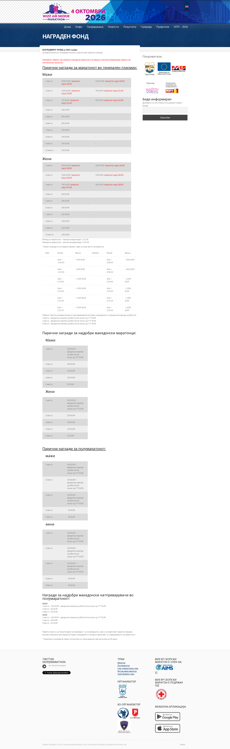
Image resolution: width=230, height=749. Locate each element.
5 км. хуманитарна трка (128, 668)
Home (182, 745)
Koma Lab (122, 745)
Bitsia (102, 745)
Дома (67, 27)
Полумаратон (124, 666)
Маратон (121, 663)
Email (145, 105)
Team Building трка (126, 674)
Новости (113, 27)
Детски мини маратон (127, 671)
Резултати (129, 27)
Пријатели (162, 27)
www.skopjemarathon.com (75, 745)
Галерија (146, 27)
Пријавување (95, 27)
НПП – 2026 (181, 27)
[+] (186, 5)
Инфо (78, 27)
